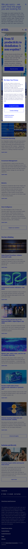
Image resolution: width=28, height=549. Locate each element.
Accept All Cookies (14, 106)
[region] (14, 99)
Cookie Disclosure (8, 117)
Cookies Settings (14, 110)
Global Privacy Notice (9, 115)
